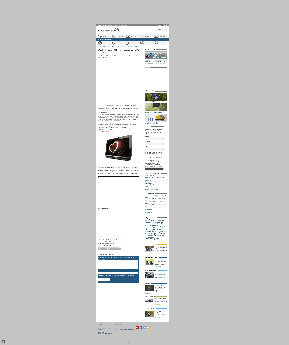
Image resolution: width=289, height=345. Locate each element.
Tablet (110, 245)
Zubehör (164, 239)
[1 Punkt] (105, 241)
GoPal (149, 228)
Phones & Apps (103, 46)
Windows (100, 329)
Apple (147, 222)
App (162, 220)
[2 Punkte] (106, 241)
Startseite (100, 25)
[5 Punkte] (110, 241)
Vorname (147, 136)
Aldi (147, 220)
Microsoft (148, 232)
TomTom (149, 238)
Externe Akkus (148, 183)
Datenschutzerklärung (133, 342)
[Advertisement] (133, 12)
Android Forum (102, 211)
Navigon (147, 233)
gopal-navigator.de (107, 25)
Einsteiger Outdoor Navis (151, 182)
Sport (154, 237)
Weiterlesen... (162, 63)
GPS (153, 227)
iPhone (147, 230)
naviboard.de (116, 25)
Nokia (151, 233)
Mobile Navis (101, 331)
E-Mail (146, 147)
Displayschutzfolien (150, 186)
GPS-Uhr (157, 228)
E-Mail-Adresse (115, 271)
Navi (153, 231)
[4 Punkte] (109, 241)
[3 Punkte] (108, 241)
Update (156, 239)
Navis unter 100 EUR (150, 180)
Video (160, 239)
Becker (150, 222)
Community (147, 224)
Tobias (146, 198)
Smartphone (159, 235)
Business (160, 222)
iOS (162, 228)
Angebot (158, 220)
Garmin (154, 225)
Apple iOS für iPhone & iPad (104, 328)
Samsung (151, 235)
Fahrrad (152, 224)
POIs (146, 235)
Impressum (124, 342)
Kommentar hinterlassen (103, 52)
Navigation (160, 231)
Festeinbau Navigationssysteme (105, 333)
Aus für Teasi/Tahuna (153, 214)
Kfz (155, 229)
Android (109, 46)
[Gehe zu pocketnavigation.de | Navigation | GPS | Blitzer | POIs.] (98, 46)
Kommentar (101, 259)
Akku (146, 220)
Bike (153, 222)
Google (160, 226)
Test (158, 237)
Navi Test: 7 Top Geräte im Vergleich (154, 175)
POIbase (162, 233)
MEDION (118, 105)
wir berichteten (101, 108)
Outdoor (156, 233)
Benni (114, 239)
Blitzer (156, 222)
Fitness (159, 224)
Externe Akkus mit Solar (151, 185)
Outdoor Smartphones (150, 179)
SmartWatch (149, 237)
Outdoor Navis (101, 332)
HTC (160, 228)
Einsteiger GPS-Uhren (150, 188)
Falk (156, 224)
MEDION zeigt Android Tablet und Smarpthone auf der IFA (125, 46)
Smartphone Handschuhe (151, 189)
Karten (152, 229)
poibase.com (124, 25)
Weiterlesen (161, 251)
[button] (102, 248)
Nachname (147, 141)
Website (127, 271)
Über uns (142, 342)
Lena (146, 195)
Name (99, 271)
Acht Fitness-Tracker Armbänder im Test (155, 177)
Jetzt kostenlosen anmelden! (126, 329)
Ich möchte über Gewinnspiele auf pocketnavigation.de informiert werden (153, 153)
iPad (165, 228)
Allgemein (107, 243)
